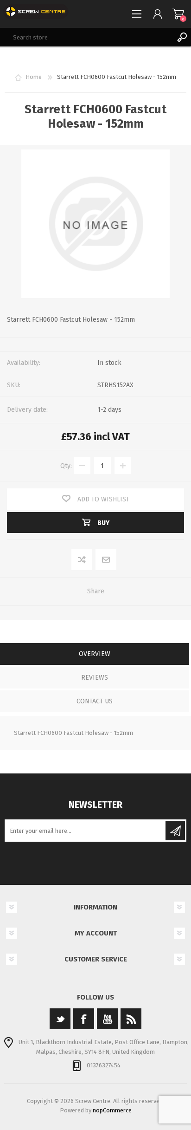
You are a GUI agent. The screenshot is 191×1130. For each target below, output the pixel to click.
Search (181, 37)
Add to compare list (82, 560)
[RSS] (131, 1018)
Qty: (66, 466)
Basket (178, 14)
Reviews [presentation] (94, 678)
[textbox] (86, 37)
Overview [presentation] (94, 654)
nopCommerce (112, 1110)
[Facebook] (83, 1018)
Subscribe (175, 830)
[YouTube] (107, 1018)
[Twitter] (60, 1018)
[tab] (94, 655)
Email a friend (106, 560)
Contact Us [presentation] (94, 701)
